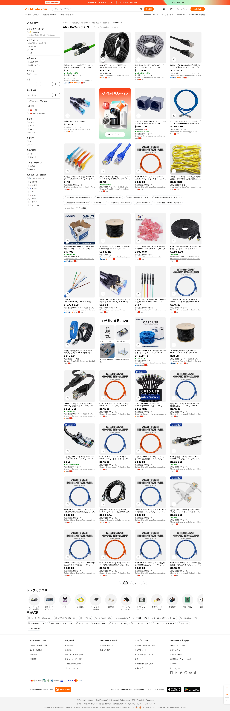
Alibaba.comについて (38, 640)
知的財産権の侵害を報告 (144, 664)
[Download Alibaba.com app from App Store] (174, 689)
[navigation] (43, 303)
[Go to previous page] (121, 583)
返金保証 (68, 650)
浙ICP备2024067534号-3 (176, 707)
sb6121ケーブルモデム (144, 203)
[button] (141, 9)
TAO (133, 700)
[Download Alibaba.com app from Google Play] (192, 689)
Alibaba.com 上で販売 (178, 645)
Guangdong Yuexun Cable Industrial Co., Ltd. (79, 259)
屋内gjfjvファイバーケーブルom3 (78, 203)
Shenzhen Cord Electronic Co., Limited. (114, 189)
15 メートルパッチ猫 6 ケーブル (61, 623)
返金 (136, 659)
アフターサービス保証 (73, 659)
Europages (150, 700)
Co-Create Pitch (36, 650)
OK (56, 84)
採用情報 (33, 659)
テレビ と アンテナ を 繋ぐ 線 (164, 623)
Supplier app (126, 689)
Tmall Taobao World (103, 700)
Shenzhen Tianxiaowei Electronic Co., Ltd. (185, 75)
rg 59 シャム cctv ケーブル (121, 203)
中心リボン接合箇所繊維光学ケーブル (109, 197)
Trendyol (140, 700)
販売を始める (175, 650)
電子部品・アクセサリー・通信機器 (85, 23)
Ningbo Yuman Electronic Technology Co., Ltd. (150, 77)
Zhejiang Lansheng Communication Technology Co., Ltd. (79, 187)
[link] (227, 688)
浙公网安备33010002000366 (154, 707)
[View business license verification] (136, 707)
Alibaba (65, 23)
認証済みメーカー (106, 645)
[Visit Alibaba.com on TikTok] (195, 672)
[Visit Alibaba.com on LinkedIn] (176, 672)
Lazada (115, 700)
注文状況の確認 (176, 654)
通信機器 (105, 23)
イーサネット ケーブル (140, 623)
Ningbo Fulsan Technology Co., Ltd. (77, 129)
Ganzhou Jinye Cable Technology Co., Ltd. (185, 187)
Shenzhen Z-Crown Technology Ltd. (148, 257)
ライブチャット (141, 650)
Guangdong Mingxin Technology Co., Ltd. (114, 257)
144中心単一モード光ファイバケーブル (167, 197)
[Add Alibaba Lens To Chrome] (63, 689)
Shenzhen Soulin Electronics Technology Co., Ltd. (150, 136)
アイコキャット (100, 203)
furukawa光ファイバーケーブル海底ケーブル (132, 618)
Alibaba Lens (35, 689)
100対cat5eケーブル (37, 623)
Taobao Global (125, 700)
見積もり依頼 (105, 650)
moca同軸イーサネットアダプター (169, 203)
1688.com (90, 700)
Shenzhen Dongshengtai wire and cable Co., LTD (115, 75)
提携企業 (173, 664)
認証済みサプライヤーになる (181, 659)
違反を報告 (139, 668)
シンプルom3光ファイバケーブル (165, 618)
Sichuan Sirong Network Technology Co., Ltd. (150, 187)
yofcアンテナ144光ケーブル (67, 618)
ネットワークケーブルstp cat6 (41, 618)
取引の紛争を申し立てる (144, 654)
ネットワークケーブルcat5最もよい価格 (92, 623)
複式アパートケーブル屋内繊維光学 (78, 197)
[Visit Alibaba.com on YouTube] (190, 672)
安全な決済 (69, 645)
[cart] (171, 9)
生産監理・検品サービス (74, 664)
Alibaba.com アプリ (141, 689)
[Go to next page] (145, 583)
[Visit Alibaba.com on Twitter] (180, 672)
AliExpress (81, 700)
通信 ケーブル (35, 628)
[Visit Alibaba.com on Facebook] (171, 672)
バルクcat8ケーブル (104, 618)
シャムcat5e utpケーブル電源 (138, 197)
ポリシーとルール (71, 668)
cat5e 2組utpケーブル (190, 618)
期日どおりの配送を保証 (74, 654)
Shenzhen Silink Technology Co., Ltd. (183, 132)
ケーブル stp (87, 618)
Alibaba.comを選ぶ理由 (38, 645)
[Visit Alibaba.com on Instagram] (185, 672)
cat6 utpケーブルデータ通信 (76, 208)
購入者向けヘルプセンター (145, 645)
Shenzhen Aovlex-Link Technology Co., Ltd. (79, 80)
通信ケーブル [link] (118, 23)
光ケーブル (184, 623)
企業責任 (33, 654)
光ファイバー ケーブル (119, 623)
